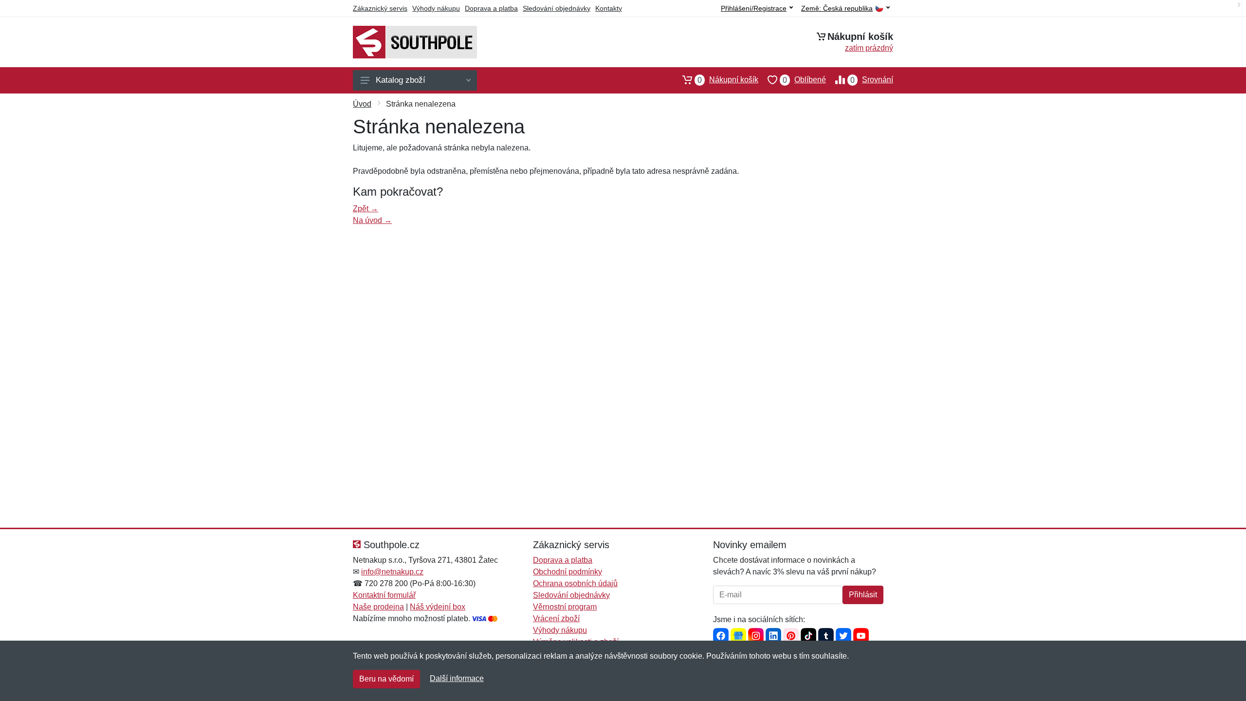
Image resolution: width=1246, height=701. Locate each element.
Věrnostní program (565, 607)
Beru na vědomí (386, 679)
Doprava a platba (491, 8)
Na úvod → (372, 220)
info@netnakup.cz (392, 572)
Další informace (457, 678)
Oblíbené (804, 79)
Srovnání (871, 79)
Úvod (362, 104)
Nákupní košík (727, 79)
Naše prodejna (378, 607)
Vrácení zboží (556, 618)
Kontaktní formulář (384, 595)
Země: (837, 8)
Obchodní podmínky (567, 572)
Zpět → (365, 208)
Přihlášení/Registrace (754, 8)
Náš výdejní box (437, 607)
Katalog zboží (400, 80)
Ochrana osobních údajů (575, 583)
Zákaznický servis (380, 8)
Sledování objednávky (556, 8)
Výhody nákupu (436, 8)
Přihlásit (863, 594)
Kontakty (608, 8)
